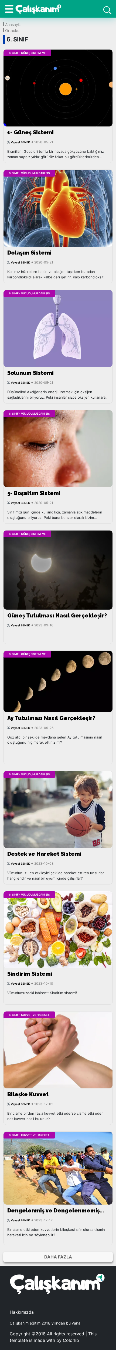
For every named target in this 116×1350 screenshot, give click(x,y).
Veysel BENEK (20, 142)
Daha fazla (58, 1257)
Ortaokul (12, 30)
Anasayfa (13, 24)
